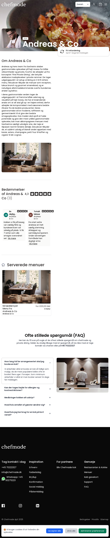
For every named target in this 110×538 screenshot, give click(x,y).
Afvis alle (71, 531)
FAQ (86, 486)
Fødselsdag (35, 472)
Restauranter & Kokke (95, 467)
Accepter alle (54, 531)
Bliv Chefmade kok (66, 467)
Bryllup (32, 477)
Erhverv (33, 467)
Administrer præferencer (92, 531)
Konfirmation (36, 481)
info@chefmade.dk (12, 472)
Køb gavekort (91, 477)
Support (88, 481)
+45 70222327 (68, 345)
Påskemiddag (36, 491)
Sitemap (104, 519)
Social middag (36, 486)
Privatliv (95, 519)
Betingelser (85, 519)
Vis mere (12, 238)
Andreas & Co (12, 217)
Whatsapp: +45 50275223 (14, 479)
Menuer (88, 472)
